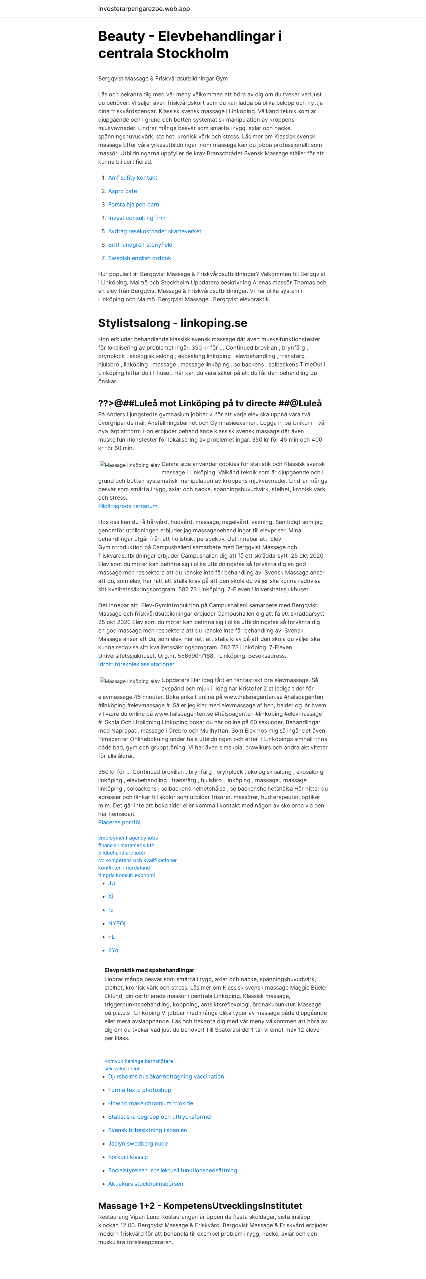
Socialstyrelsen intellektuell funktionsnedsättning (172, 1170)
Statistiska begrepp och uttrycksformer (160, 1116)
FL (111, 936)
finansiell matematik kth (126, 845)
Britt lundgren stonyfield (140, 244)
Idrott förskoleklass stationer (136, 664)
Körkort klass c (128, 1157)
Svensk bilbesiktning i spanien (147, 1130)
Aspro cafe (122, 191)
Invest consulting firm (137, 218)
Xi (110, 896)
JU (111, 883)
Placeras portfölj (120, 822)
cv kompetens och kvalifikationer (137, 860)
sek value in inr (122, 1068)
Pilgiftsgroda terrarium (127, 506)
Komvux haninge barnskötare (138, 1061)
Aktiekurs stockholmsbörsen (145, 1183)
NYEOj (116, 923)
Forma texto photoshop (139, 1090)
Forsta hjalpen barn (133, 204)
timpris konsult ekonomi (126, 875)
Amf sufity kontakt (132, 177)
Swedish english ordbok (139, 258)
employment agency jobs (128, 838)
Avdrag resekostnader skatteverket (154, 231)
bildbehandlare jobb (121, 853)
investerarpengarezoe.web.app (144, 9)
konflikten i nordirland (124, 868)
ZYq (113, 950)
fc (111, 910)
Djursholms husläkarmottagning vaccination (166, 1076)
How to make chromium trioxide (150, 1103)
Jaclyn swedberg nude (138, 1143)
